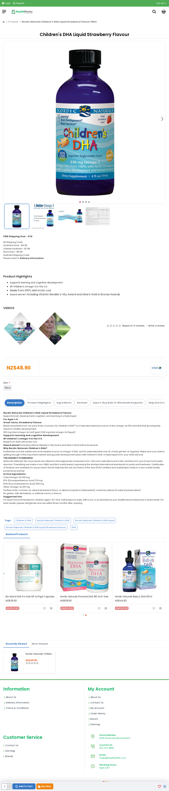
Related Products (17, 534)
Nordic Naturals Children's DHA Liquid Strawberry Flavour (36, 527)
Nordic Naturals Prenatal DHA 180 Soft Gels (84, 596)
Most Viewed (40, 643)
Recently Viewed (16, 643)
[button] (162, 119)
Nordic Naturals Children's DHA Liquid (94, 520)
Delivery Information (32, 258)
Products (13, 21)
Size (5, 382)
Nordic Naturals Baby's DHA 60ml (133, 596)
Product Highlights (39, 402)
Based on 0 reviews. (133, 325)
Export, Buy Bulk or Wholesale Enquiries (118, 402)
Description (14, 402)
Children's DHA (23, 520)
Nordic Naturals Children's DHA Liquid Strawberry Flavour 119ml (40, 653)
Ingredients (64, 402)
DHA (74, 527)
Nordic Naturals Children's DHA (53, 520)
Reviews (82, 402)
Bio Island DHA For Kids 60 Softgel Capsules (30, 596)
